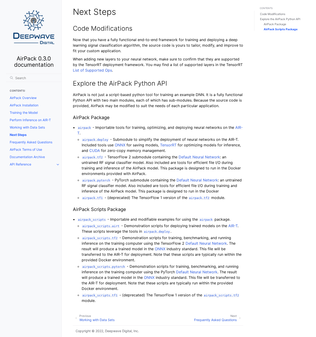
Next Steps (18, 135)
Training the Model (24, 113)
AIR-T (233, 225)
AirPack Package (275, 24)
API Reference (20, 164)
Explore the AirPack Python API (280, 19)
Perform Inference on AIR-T (30, 120)
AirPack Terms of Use (26, 150)
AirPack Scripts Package (280, 29)
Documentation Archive (27, 157)
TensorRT (168, 145)
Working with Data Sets (27, 127)
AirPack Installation (24, 105)
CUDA (94, 150)
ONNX (120, 145)
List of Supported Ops (92, 70)
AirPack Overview (23, 98)
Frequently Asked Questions (31, 142)
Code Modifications (272, 14)
